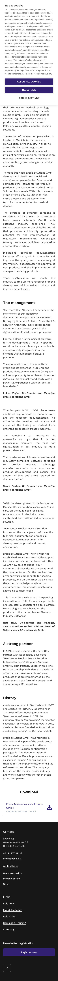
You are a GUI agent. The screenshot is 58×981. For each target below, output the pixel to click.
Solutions (9, 903)
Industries (9, 916)
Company (8, 929)
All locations (10, 866)
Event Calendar (12, 910)
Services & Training (14, 922)
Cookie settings (29, 98)
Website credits (12, 873)
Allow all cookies (29, 82)
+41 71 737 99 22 (12, 853)
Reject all (29, 90)
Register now (29, 952)
